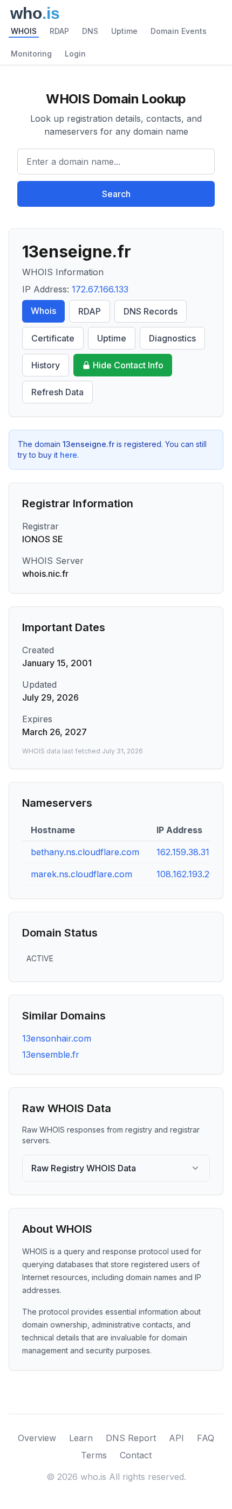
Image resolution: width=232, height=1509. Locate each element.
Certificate (52, 338)
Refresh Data (57, 392)
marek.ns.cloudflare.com (81, 874)
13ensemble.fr (50, 1054)
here (68, 454)
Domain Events (179, 31)
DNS (90, 31)
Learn (81, 1438)
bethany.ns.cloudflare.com (85, 852)
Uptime (124, 31)
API (176, 1438)
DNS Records (151, 311)
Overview (37, 1438)
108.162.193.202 (188, 874)
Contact (136, 1455)
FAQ (205, 1438)
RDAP (59, 31)
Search (116, 193)
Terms (94, 1455)
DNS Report (131, 1438)
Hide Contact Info (128, 365)
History (45, 365)
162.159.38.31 (182, 852)
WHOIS (24, 31)
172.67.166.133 (100, 289)
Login (75, 53)
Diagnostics (172, 338)
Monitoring (31, 53)
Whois (43, 310)
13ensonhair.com (56, 1038)
